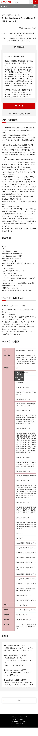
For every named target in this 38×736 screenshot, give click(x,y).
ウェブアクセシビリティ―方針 (19, 723)
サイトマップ (23, 717)
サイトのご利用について (19, 719)
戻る (19, 700)
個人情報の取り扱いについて (19, 721)
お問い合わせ (14, 717)
